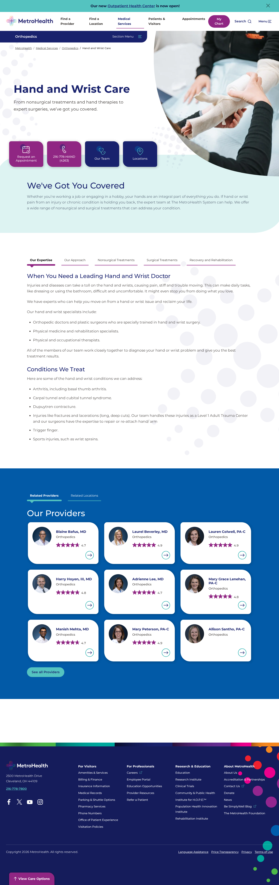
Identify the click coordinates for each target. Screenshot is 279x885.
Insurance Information (94, 786)
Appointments (193, 19)
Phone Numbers (90, 813)
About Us (230, 772)
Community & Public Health (195, 793)
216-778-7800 (16, 789)
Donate (229, 793)
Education (182, 772)
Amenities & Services (93, 772)
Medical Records (90, 793)
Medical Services (124, 21)
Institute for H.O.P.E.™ (190, 800)
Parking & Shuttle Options (96, 800)
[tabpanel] (139, 357)
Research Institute (188, 779)
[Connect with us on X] (19, 802)
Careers (132, 772)
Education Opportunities (144, 786)
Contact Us (232, 786)
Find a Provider (67, 21)
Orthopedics (70, 48)
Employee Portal (138, 779)
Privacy (246, 852)
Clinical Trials (184, 786)
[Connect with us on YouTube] (30, 802)
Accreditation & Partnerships (244, 779)
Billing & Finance (90, 779)
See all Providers (46, 672)
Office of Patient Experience (98, 820)
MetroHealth (23, 48)
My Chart (219, 21)
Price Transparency (225, 852)
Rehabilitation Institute (191, 818)
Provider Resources (140, 793)
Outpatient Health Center (131, 6)
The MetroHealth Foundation (244, 813)
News (228, 800)
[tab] (41, 261)
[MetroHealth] (29, 21)
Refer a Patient (137, 800)
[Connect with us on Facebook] (9, 802)
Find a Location (96, 21)
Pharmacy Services (91, 806)
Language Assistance (193, 852)
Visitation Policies (90, 826)
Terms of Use (264, 852)
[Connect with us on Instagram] (40, 802)
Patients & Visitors (156, 21)
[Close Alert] (268, 5)
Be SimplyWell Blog (238, 806)
